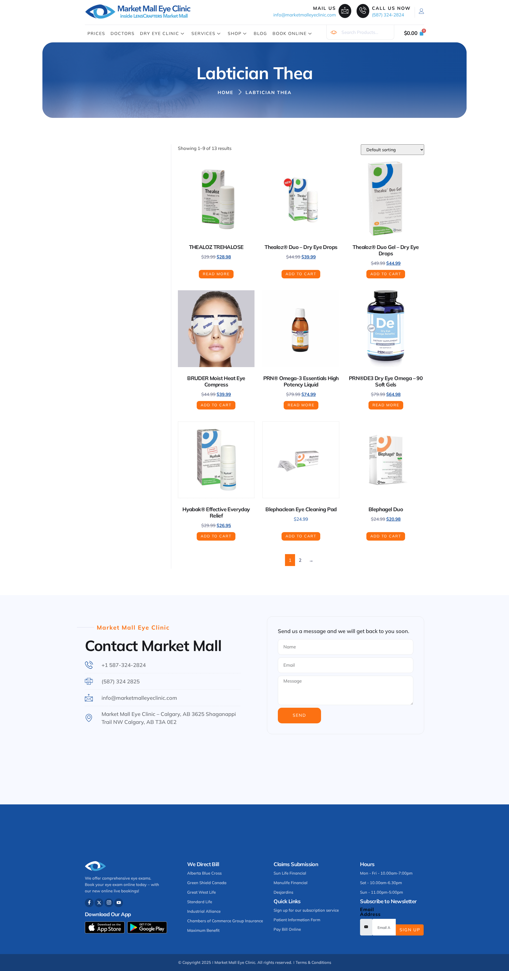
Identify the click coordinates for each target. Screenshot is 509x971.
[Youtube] (118, 902)
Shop (235, 33)
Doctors (123, 33)
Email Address (370, 912)
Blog (260, 33)
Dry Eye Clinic (159, 33)
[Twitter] (99, 902)
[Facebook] (89, 902)
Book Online (290, 33)
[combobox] (360, 32)
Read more (216, 273)
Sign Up (410, 929)
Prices (96, 33)
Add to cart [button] (301, 273)
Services (203, 33)
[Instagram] (108, 902)
